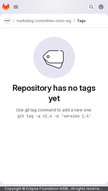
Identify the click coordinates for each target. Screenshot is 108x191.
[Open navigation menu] (15, 6)
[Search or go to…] (91, 6)
